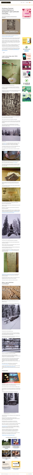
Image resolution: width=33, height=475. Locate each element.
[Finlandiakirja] (26, 93)
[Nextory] (26, 69)
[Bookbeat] (26, 77)
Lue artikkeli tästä (16, 448)
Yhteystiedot (27, 2)
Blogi (23, 2)
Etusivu (21, 2)
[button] (31, 3)
